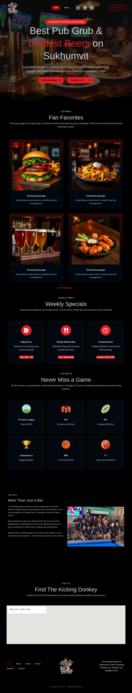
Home (56, 8)
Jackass (10, 668)
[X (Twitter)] (84, 7)
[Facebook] (78, 7)
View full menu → (66, 287)
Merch (38, 664)
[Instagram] (91, 7)
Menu (18, 664)
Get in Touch (117, 7)
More (66, 8)
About (28, 664)
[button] (66, 21)
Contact (21, 668)
